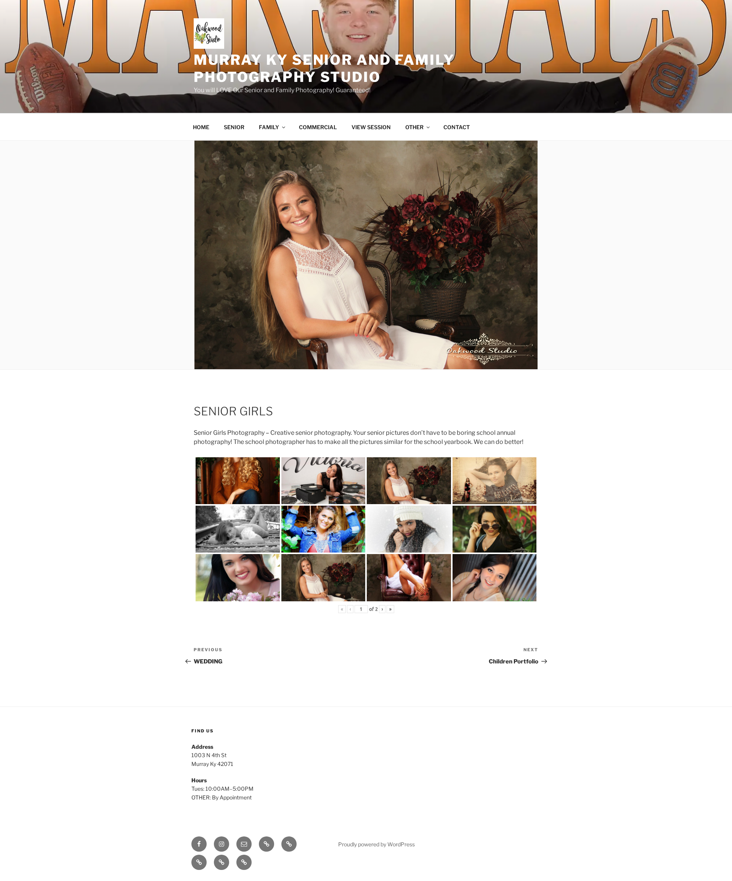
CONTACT (456, 127)
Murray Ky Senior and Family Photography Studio (324, 68)
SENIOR (234, 127)
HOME (201, 127)
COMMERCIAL (318, 127)
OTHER (414, 127)
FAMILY (269, 127)
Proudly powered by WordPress (376, 844)
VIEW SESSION (371, 127)
